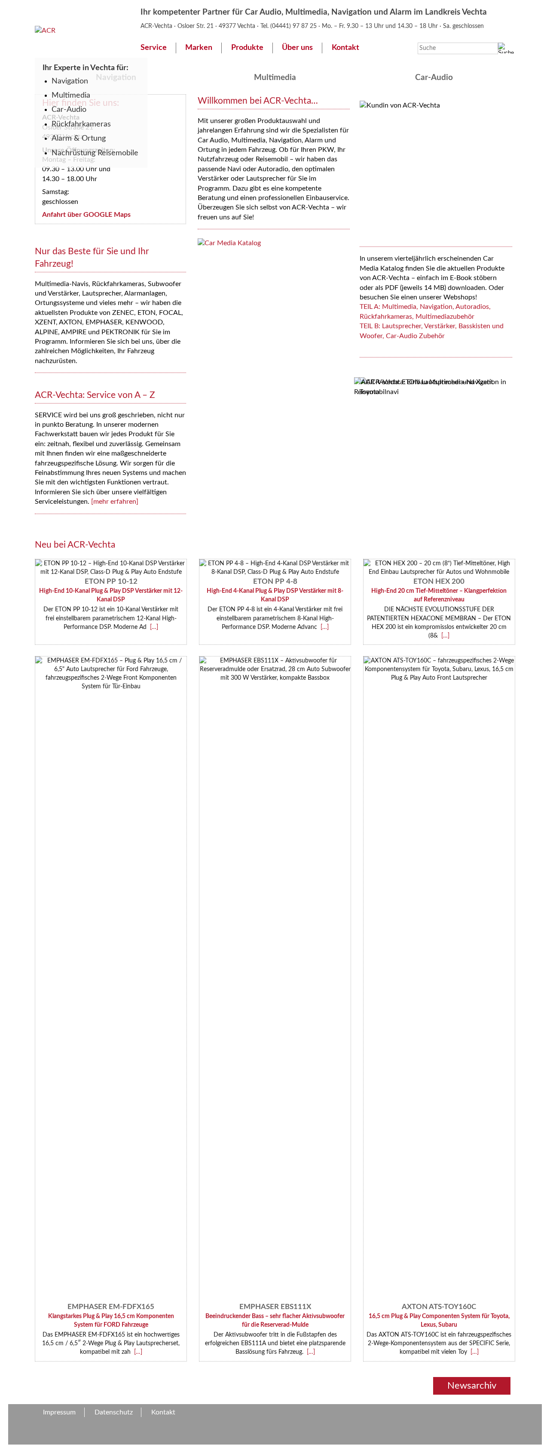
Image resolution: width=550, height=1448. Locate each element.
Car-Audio (69, 109)
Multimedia (71, 95)
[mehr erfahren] (114, 501)
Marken (198, 47)
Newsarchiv (471, 1385)
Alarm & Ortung (79, 138)
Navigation (70, 81)
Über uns (297, 47)
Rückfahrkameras (81, 124)
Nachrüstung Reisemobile (95, 153)
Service (154, 47)
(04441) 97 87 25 (294, 26)
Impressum (59, 1412)
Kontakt (345, 47)
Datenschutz (114, 1412)
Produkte (247, 47)
